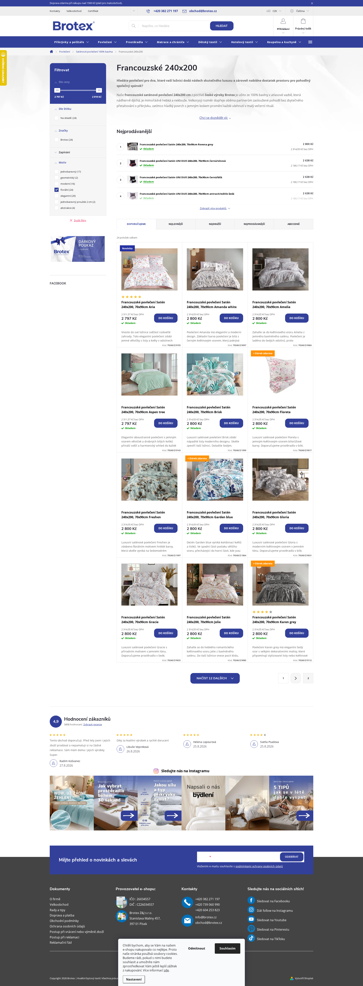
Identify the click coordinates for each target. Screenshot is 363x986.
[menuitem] (71, 42)
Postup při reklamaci (64, 937)
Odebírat (292, 857)
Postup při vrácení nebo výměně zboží (77, 932)
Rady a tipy (57, 910)
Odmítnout (196, 948)
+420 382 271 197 (207, 899)
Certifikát (93, 11)
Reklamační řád (61, 942)
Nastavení (134, 979)
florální (66, 189)
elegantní (67, 196)
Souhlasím (228, 948)
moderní (67, 183)
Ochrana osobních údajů (67, 926)
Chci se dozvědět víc (213, 118)
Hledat (222, 26)
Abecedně (294, 224)
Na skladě (68, 118)
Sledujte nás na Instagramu (185, 770)
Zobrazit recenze (92, 724)
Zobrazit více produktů (213, 208)
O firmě (55, 899)
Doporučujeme (136, 224)
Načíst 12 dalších (212, 678)
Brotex (66, 139)
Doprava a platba (62, 915)
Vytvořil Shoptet (304, 978)
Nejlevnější (176, 224)
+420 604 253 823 (207, 910)
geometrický (68, 177)
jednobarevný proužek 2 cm (77, 202)
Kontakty (55, 11)
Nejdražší (215, 224)
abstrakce (67, 208)
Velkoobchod (74, 11)
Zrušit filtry (80, 220)
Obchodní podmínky (64, 921)
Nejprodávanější (254, 224)
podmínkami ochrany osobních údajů (259, 866)
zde (166, 970)
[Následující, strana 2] (296, 678)
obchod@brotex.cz (208, 923)
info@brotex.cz (205, 917)
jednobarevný (70, 171)
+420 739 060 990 (207, 904)
